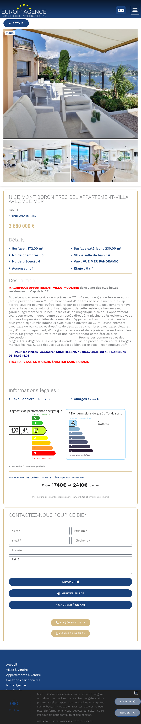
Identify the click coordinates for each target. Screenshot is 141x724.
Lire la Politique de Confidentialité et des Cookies (64, 721)
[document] (70, 362)
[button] (136, 693)
